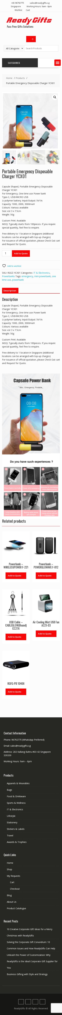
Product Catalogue (16, 908)
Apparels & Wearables (18, 783)
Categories (14, 62)
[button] (57, 63)
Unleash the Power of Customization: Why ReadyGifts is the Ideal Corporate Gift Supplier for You (32, 961)
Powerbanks (8, 276)
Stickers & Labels (15, 828)
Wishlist (18, 10)
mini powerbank (42, 276)
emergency (27, 276)
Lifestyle (11, 815)
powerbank (18, 279)
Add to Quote (21, 253)
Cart (28, 10)
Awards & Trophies (17, 842)
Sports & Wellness (16, 802)
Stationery (12, 822)
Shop (9, 869)
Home (10, 862)
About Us (11, 901)
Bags (9, 789)
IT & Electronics (41, 272)
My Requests (13, 875)
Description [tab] (9, 290)
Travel (10, 835)
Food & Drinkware (16, 796)
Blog (9, 895)
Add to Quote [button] (45, 575)
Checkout (15, 888)
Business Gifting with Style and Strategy (27, 974)
